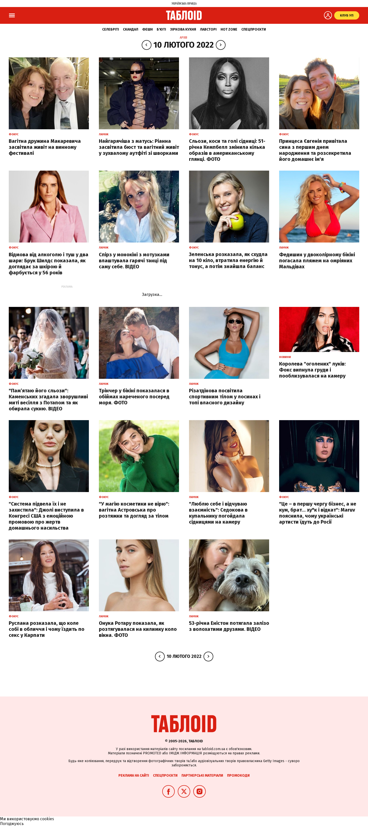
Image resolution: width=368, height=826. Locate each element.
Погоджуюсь (12, 823)
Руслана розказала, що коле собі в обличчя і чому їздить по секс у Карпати (46, 629)
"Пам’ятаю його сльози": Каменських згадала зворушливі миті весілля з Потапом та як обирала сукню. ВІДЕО (48, 400)
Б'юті (161, 29)
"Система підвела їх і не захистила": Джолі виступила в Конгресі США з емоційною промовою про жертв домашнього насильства (46, 516)
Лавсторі (208, 29)
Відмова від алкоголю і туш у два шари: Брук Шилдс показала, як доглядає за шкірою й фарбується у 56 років (48, 264)
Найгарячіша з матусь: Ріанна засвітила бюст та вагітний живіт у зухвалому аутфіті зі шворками (139, 147)
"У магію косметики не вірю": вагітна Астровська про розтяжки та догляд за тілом (134, 510)
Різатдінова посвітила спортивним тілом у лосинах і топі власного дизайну (224, 397)
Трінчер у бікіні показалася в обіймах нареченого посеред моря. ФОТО (134, 397)
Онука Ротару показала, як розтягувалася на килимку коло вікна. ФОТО (138, 629)
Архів (183, 37)
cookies (47, 818)
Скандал (130, 29)
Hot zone (229, 29)
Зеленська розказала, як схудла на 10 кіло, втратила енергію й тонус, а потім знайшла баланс (228, 260)
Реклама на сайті (133, 775)
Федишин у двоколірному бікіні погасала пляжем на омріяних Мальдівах (317, 261)
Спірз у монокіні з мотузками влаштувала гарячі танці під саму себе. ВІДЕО (134, 261)
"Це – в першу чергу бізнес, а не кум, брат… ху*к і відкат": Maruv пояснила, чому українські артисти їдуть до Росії (317, 513)
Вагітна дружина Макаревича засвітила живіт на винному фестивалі (45, 147)
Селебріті (110, 29)
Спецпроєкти (253, 29)
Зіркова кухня (183, 29)
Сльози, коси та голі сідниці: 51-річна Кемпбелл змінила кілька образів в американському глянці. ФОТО (227, 150)
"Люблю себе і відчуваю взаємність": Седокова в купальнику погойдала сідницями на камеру (218, 513)
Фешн (147, 29)
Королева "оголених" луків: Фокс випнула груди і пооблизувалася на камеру (312, 370)
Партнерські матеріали (202, 775)
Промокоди (238, 775)
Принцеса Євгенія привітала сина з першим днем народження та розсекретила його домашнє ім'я (315, 150)
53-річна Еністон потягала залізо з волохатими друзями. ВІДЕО (229, 626)
